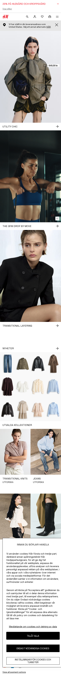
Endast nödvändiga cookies (33, 648)
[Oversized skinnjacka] (7, 409)
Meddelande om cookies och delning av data (33, 626)
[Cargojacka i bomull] (23, 363)
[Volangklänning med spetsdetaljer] (38, 409)
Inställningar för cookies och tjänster (33, 661)
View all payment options (14, 672)
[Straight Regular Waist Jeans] (7, 363)
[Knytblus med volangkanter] (38, 386)
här (48, 27)
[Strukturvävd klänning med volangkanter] (23, 409)
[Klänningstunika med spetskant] (7, 386)
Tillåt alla (33, 636)
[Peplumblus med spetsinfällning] (23, 386)
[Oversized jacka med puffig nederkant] (38, 363)
